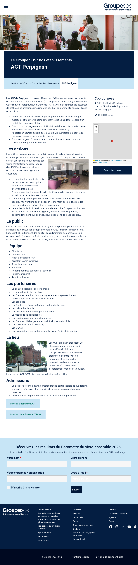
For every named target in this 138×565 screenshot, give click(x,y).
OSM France (102, 162)
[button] (112, 141)
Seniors (76, 513)
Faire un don (43, 540)
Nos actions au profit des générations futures (49, 521)
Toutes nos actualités (118, 513)
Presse (111, 521)
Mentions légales (80, 557)
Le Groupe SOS (19, 83)
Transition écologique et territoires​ (84, 534)
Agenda (112, 517)
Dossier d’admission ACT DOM (26, 414)
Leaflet (97, 160)
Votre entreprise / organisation (25, 472)
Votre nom (14, 458)
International (79, 539)
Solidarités (78, 517)
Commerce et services (83, 525)
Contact (112, 509)
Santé (76, 521)
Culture (76, 529)
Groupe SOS (50, 557)
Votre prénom (79, 458)
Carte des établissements (45, 83)
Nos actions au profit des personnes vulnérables (49, 514)
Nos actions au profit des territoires (49, 527)
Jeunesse (77, 509)
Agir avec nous (44, 532)
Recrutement (43, 536)
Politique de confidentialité (109, 557)
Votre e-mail (79, 472)
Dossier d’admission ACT (23, 403)
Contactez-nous (112, 170)
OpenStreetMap (116, 160)
